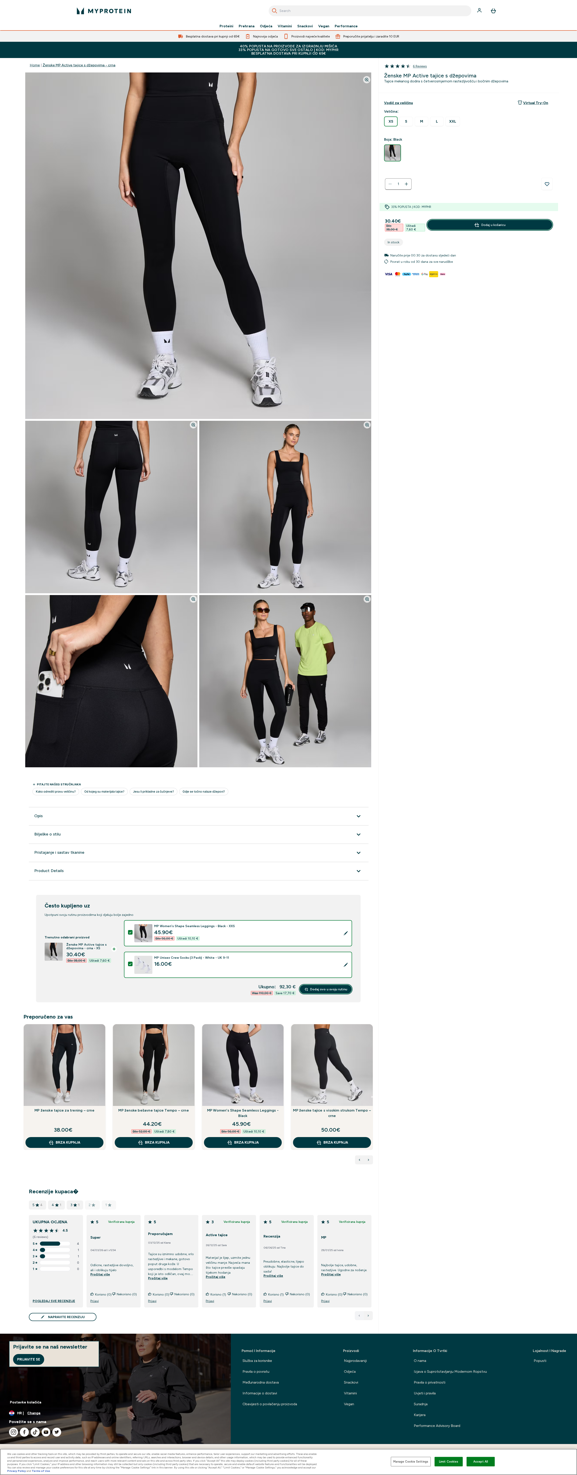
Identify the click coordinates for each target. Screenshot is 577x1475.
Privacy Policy (16, 1471)
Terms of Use (41, 1471)
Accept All (480, 1461)
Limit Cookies (448, 1461)
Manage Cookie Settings (410, 1461)
